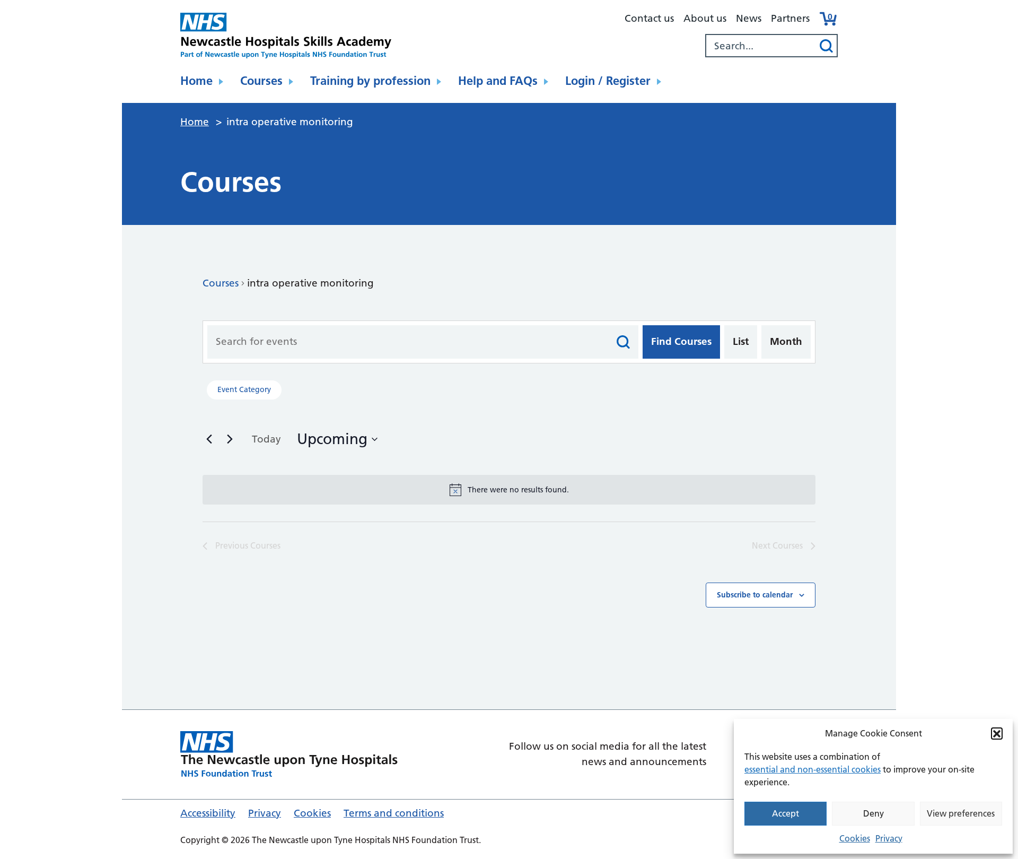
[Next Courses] (229, 438)
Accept (785, 813)
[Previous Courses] (209, 438)
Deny (873, 813)
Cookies (854, 838)
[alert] (509, 490)
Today (266, 439)
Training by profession (370, 80)
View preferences (961, 813)
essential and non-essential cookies (812, 769)
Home (196, 80)
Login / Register (608, 80)
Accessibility (207, 813)
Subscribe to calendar (755, 595)
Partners (790, 18)
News (748, 18)
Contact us (649, 18)
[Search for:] (760, 45)
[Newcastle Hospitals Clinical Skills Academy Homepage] (286, 35)
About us (704, 18)
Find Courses (681, 341)
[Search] (826, 45)
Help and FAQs (498, 80)
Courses (261, 80)
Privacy (888, 838)
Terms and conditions (394, 813)
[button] (996, 733)
